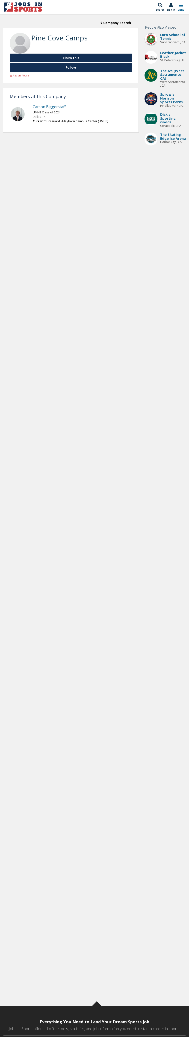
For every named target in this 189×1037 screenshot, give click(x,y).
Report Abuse (20, 75)
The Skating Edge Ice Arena (173, 136)
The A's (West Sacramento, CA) (172, 74)
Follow (71, 67)
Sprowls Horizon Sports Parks (171, 98)
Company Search (116, 23)
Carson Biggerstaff (49, 106)
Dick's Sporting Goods (168, 118)
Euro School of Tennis (172, 36)
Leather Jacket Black (173, 54)
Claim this (71, 58)
